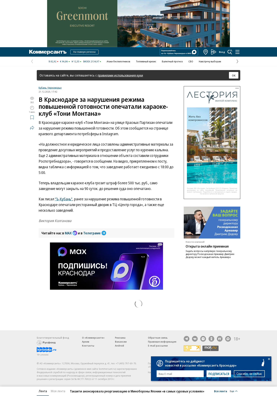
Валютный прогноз (172, 61)
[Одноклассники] (211, 339)
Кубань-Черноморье (50, 87)
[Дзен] (203, 339)
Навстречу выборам (210, 61)
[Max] (228, 339)
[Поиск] (230, 52)
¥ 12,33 (75, 61)
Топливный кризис (146, 61)
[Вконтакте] (195, 339)
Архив (85, 341)
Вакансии (121, 341)
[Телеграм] (186, 339)
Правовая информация (162, 341)
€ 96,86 (64, 61)
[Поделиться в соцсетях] (32, 127)
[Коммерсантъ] (48, 52)
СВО (190, 61)
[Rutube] (220, 339)
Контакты (88, 345)
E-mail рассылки (158, 345)
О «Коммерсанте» (93, 337)
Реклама (120, 337)
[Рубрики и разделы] (237, 52)
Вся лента (220, 391)
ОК (234, 75)
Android (119, 345)
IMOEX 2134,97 (91, 61)
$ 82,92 (52, 61)
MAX (68, 233)
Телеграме (92, 233)
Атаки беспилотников (118, 61)
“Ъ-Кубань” (63, 199)
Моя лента (58, 391)
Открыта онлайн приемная (207, 246)
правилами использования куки (120, 75)
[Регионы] (206, 52)
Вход (222, 52)
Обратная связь (158, 337)
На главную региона (84, 51)
